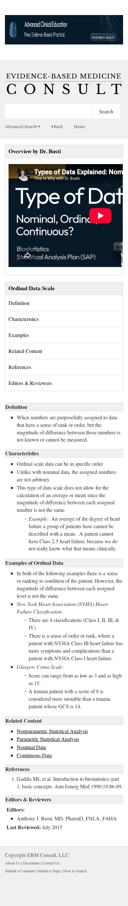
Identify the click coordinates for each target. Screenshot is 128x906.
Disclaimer (31, 862)
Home (79, 126)
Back (58, 126)
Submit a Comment (20, 870)
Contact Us (51, 862)
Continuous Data (34, 755)
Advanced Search (21, 126)
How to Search (75, 870)
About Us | (14, 862)
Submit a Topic (49, 870)
